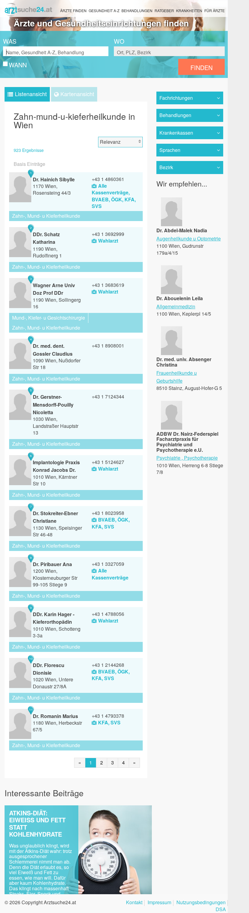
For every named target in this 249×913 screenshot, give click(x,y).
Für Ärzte (214, 10)
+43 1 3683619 (108, 284)
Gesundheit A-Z (104, 10)
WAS (9, 41)
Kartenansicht (77, 94)
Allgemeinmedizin (175, 306)
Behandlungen (136, 10)
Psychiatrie (168, 457)
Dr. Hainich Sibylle (54, 179)
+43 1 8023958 (108, 512)
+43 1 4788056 (108, 613)
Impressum (159, 903)
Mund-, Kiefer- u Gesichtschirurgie (48, 317)
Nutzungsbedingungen (201, 903)
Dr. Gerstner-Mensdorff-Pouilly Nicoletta (53, 404)
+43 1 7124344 (108, 396)
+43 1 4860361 (108, 179)
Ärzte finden (73, 10)
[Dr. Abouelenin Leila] (171, 292)
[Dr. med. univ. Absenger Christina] (171, 353)
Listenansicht (31, 94)
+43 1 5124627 (108, 461)
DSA (221, 910)
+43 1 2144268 (108, 664)
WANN (18, 65)
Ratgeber (164, 10)
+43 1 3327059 (108, 563)
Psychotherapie (201, 457)
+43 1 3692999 (108, 233)
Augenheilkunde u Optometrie (188, 238)
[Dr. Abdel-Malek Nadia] (171, 224)
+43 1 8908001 (108, 345)
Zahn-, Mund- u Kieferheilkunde (46, 215)
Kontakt (134, 903)
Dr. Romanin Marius (55, 716)
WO (119, 41)
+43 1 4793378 (108, 715)
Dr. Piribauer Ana (52, 564)
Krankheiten (189, 10)
